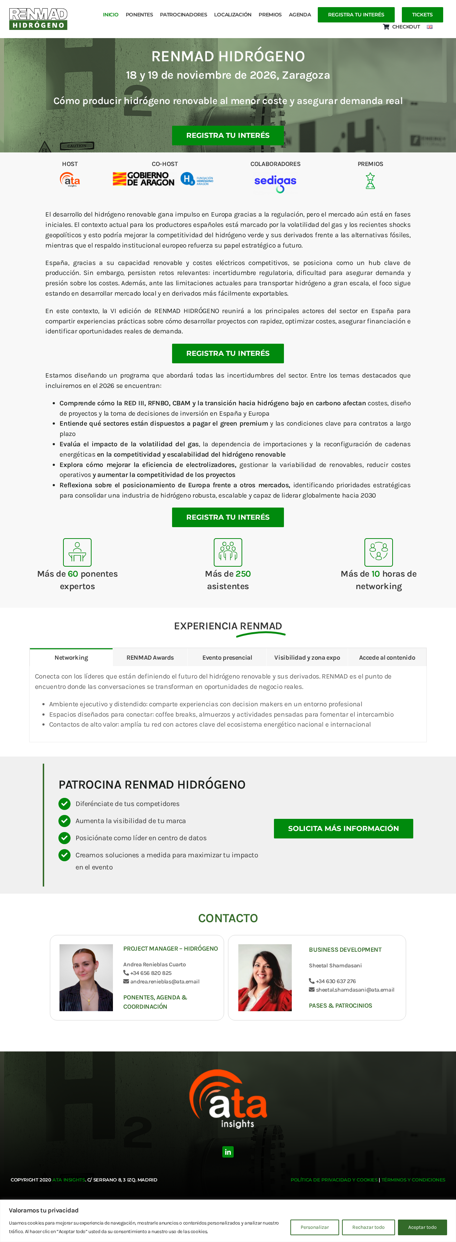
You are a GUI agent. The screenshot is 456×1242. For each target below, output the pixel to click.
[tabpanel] (228, 704)
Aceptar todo (422, 1227)
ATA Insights (68, 1180)
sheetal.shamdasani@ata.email (354, 989)
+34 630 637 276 (336, 981)
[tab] (71, 657)
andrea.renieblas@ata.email (164, 981)
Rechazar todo (368, 1227)
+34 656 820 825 (151, 973)
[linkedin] (228, 1152)
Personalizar (315, 1227)
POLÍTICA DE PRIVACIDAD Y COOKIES (334, 1180)
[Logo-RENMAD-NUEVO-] (38, 19)
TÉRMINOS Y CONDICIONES (414, 1180)
